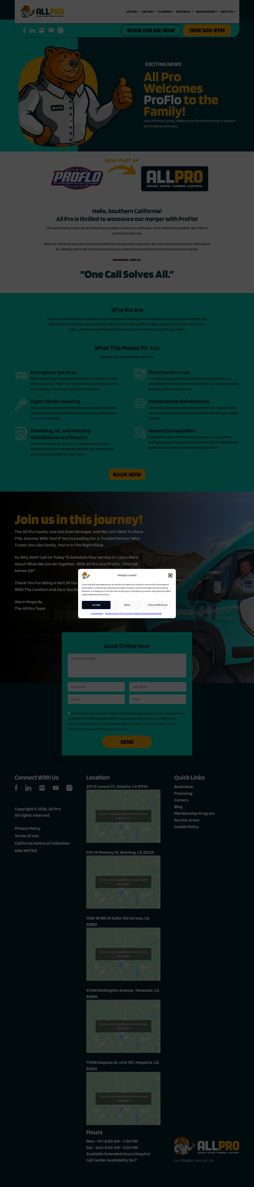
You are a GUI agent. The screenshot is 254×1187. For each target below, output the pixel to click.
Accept (96, 605)
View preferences (158, 605)
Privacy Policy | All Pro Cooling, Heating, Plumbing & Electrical (133, 613)
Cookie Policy (97, 613)
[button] (170, 575)
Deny (127, 605)
